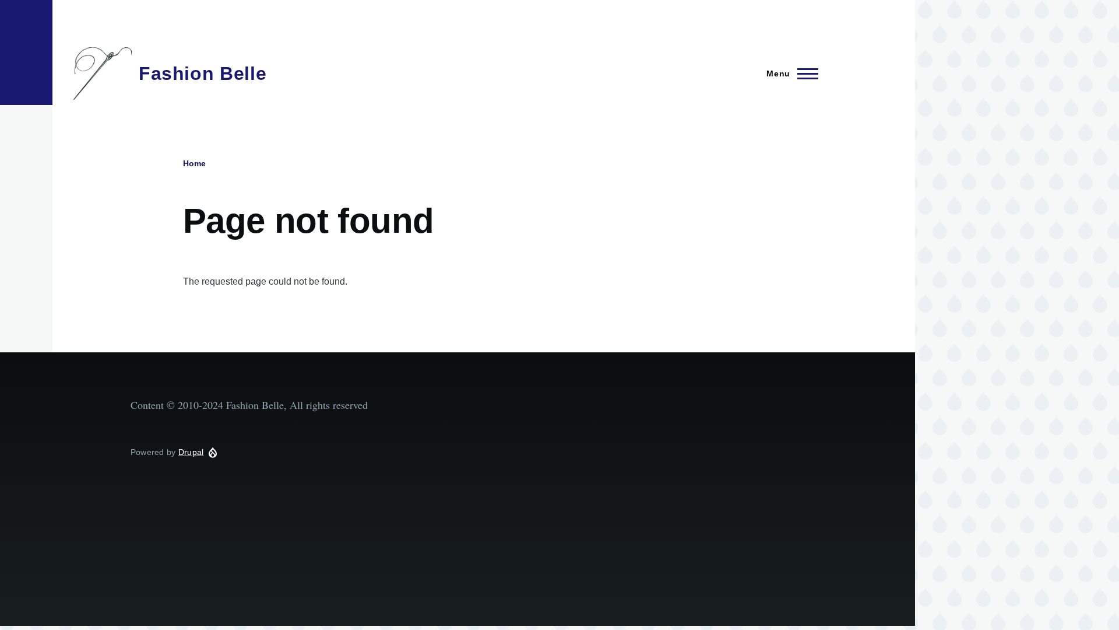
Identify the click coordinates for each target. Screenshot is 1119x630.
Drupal (191, 452)
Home (194, 163)
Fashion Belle (202, 73)
